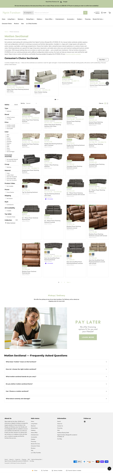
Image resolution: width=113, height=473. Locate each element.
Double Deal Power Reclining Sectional (30, 145)
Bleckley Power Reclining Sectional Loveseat (74, 227)
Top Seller (8, 214)
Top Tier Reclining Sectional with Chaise (52, 194)
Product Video (10, 183)
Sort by (23, 103)
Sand (7, 145)
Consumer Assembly (8, 155)
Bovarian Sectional (67, 83)
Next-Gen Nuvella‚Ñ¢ (11, 176)
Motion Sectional (10, 223)
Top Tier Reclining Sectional (30, 192)
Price (6, 122)
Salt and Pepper (10, 151)
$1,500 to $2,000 (10, 127)
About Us (59, 423)
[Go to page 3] (57, 99)
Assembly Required (11, 161)
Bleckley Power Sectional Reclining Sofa (29, 272)
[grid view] (105, 103)
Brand (7, 114)
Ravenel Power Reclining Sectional (96, 145)
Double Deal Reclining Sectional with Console (76, 146)
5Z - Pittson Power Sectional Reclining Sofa (30, 218)
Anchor (8, 150)
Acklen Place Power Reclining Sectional (30, 120)
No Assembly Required (12, 159)
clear (17, 220)
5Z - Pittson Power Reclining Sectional (97, 191)
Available (8, 211)
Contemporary (10, 204)
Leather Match (10, 175)
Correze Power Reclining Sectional (99, 85)
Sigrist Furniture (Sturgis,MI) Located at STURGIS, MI (16, 461)
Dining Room (30, 19)
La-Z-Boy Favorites (31, 23)
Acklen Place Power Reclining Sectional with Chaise (18, 90)
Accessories (70, 19)
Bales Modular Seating (40, 92)
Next (68, 282)
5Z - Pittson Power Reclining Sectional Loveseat (52, 221)
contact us (100, 387)
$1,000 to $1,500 (10, 125)
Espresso (8, 143)
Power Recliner (10, 192)
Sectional (8, 111)
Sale (22, 23)
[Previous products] (5, 83)
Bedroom (20, 19)
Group (7, 164)
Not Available (9, 186)
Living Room (11, 19)
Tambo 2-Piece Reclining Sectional (51, 165)
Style (6, 202)
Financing (87, 19)
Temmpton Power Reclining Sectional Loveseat (74, 167)
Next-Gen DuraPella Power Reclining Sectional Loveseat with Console (97, 261)
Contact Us (60, 426)
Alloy (7, 134)
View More (102, 59)
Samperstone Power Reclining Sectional (30, 171)
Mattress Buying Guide (63, 432)
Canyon (8, 138)
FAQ (58, 430)
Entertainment (60, 19)
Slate (7, 146)
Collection (8, 220)
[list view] (107, 103)
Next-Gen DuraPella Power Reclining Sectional (52, 259)
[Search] (85, 12)
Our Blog (59, 439)
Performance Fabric (11, 178)
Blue (7, 136)
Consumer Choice (7, 23)
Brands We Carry (98, 19)
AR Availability (10, 208)
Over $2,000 (9, 128)
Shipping (8, 195)
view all (16, 104)
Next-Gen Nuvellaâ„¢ (11, 180)
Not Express (9, 198)
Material (8, 170)
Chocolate (9, 141)
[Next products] (107, 83)
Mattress (39, 19)
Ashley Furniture (10, 92)
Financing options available (73, 54)
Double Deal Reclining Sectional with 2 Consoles (53, 144)
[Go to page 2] (56, 99)
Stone (8, 148)
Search (59, 421)
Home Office (49, 19)
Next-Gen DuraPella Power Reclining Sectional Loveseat (75, 262)
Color (7, 132)
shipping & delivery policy (80, 387)
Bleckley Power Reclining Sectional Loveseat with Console (98, 235)
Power (7, 189)
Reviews (16, 23)
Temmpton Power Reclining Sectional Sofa (96, 165)
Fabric (8, 173)
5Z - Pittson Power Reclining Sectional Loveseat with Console (76, 193)
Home (3, 19)
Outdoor (79, 19)
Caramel (8, 140)
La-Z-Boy (8, 119)
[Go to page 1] (55, 99)
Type (6, 108)
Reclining (8, 167)
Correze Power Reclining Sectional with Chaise (96, 123)
